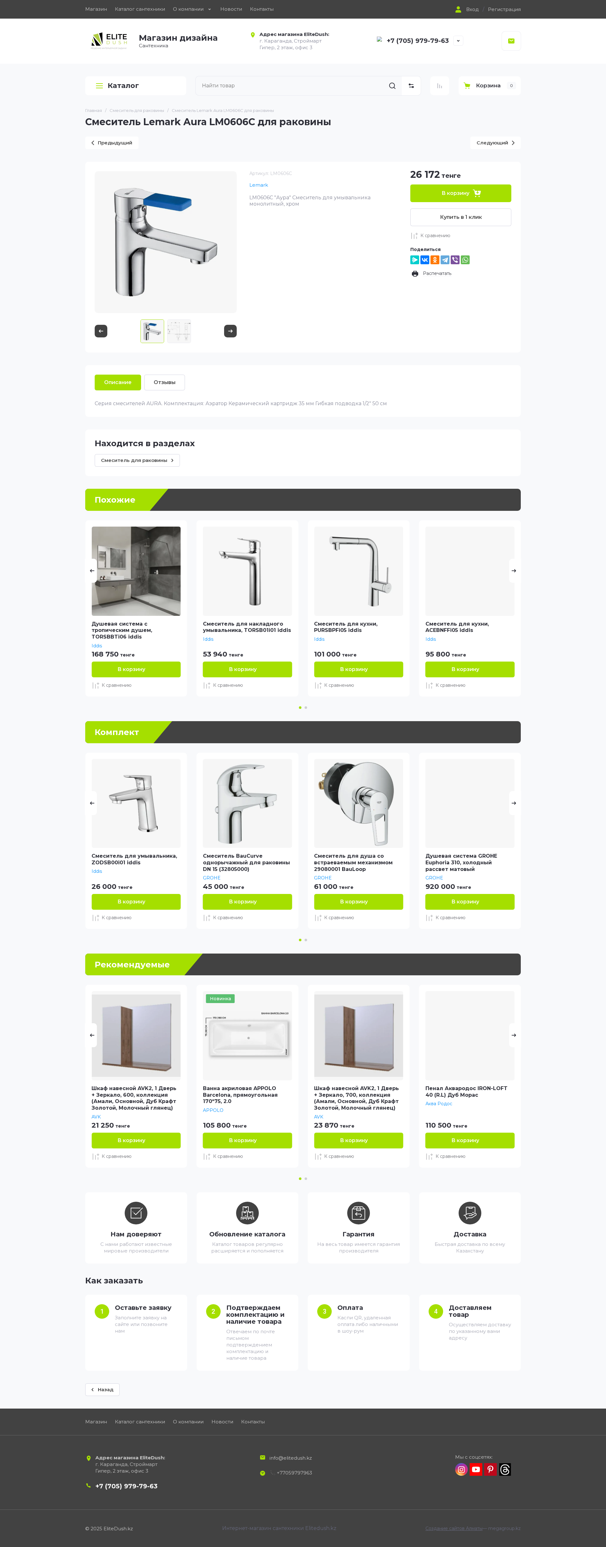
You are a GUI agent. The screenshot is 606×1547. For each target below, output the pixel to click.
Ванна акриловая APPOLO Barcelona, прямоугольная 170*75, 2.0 (240, 1095)
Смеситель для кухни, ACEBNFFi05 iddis (457, 627)
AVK (96, 1117)
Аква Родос (438, 1103)
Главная (93, 110)
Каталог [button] (123, 85)
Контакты (262, 9)
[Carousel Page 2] (306, 707)
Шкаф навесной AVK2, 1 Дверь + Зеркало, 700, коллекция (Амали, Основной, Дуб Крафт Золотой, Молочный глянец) (356, 1098)
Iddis (97, 646)
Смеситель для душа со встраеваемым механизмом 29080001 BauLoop (353, 862)
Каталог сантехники (140, 9)
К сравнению (435, 235)
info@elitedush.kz (291, 1458)
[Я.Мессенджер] (414, 259)
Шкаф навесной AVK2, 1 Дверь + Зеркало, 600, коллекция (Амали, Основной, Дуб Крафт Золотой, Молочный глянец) (134, 1098)
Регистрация (504, 9)
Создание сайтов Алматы (454, 1528)
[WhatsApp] (465, 259)
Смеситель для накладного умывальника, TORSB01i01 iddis (247, 627)
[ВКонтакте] (424, 259)
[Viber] (455, 259)
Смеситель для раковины (137, 110)
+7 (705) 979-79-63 (418, 40)
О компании (188, 9)
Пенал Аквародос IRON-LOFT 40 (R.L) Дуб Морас (466, 1091)
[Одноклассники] (435, 259)
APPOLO (213, 1110)
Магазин (96, 9)
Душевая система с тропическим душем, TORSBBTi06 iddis (122, 630)
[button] (466, 9)
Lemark (258, 185)
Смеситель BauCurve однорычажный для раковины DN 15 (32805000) (246, 862)
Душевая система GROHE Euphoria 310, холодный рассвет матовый (461, 862)
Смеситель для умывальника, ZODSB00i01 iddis (134, 859)
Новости (231, 9)
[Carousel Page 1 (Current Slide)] (300, 707)
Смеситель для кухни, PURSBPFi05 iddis (345, 627)
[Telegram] (445, 259)
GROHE (212, 878)
